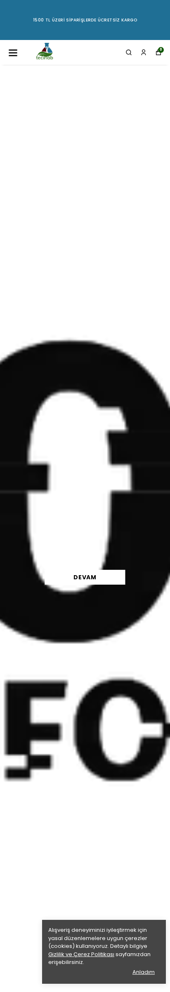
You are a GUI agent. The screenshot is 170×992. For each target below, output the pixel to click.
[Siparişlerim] (143, 52)
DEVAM (85, 577)
